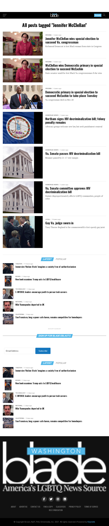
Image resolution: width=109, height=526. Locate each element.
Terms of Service (91, 506)
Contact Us (35, 506)
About (13, 506)
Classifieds (61, 506)
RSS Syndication (56, 510)
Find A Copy (48, 506)
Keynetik (91, 522)
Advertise (23, 506)
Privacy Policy (75, 506)
